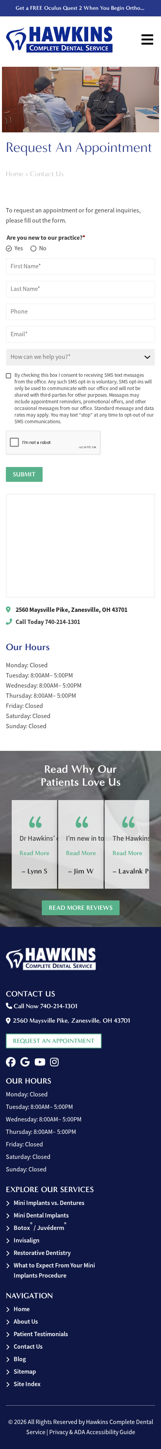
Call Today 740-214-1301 (48, 622)
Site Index (27, 1384)
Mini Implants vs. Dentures (49, 1203)
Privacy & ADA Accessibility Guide (92, 1432)
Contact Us (28, 1346)
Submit (24, 474)
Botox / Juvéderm (40, 1227)
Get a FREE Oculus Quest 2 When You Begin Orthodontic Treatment (81, 8)
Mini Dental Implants (41, 1215)
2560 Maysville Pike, (71, 610)
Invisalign (26, 1240)
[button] (11, 1062)
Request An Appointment (54, 1040)
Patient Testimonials (41, 1334)
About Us (26, 1321)
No (43, 248)
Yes (18, 248)
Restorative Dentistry (42, 1253)
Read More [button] (34, 853)
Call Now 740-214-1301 (44, 1006)
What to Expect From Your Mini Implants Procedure (54, 1270)
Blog (20, 1359)
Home (14, 174)
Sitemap (25, 1371)
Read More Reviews (81, 907)
